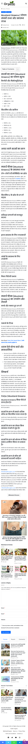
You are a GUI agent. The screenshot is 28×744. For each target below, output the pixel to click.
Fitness (8, 8)
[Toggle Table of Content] (16, 69)
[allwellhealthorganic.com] (9, 3)
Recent (13, 639)
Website (3, 619)
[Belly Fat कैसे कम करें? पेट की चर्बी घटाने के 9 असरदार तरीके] (7, 552)
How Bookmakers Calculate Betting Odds (6, 709)
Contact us (19, 733)
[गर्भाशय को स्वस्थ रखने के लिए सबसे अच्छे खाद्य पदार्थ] (21, 569)
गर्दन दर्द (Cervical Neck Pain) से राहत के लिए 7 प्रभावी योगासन (6, 575)
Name (3, 608)
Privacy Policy (22, 731)
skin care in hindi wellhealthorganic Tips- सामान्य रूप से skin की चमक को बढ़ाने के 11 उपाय (18, 670)
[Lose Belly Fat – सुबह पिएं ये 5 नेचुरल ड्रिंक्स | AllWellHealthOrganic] (21, 552)
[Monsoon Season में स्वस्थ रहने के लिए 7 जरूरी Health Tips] (21, 710)
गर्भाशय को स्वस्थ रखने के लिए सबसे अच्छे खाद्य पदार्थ (20, 575)
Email (3, 613)
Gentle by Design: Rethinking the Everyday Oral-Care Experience (20, 700)
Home (3, 8)
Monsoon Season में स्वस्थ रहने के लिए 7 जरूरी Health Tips (20, 717)
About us (15, 731)
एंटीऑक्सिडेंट (18, 178)
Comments (22, 639)
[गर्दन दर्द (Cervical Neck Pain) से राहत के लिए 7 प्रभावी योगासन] (7, 569)
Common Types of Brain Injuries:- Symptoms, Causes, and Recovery (17, 662)
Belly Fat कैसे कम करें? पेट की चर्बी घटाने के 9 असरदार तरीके (7, 558)
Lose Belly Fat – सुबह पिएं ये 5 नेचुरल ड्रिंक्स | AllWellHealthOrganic (20, 559)
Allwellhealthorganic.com (8, 471)
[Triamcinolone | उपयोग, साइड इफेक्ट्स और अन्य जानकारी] (5, 679)
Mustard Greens (14, 495)
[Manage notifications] (24, 740)
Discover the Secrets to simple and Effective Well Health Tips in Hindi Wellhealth (18, 653)
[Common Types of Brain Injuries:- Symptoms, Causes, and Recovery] (5, 662)
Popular (5, 639)
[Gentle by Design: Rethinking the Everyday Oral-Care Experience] (21, 692)
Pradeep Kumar (5, 25)
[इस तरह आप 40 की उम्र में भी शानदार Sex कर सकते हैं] (5, 646)
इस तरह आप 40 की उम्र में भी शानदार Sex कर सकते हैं (18, 645)
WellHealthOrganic (7, 731)
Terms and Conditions (11, 733)
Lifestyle (9, 12)
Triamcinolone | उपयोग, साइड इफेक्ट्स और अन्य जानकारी (17, 678)
